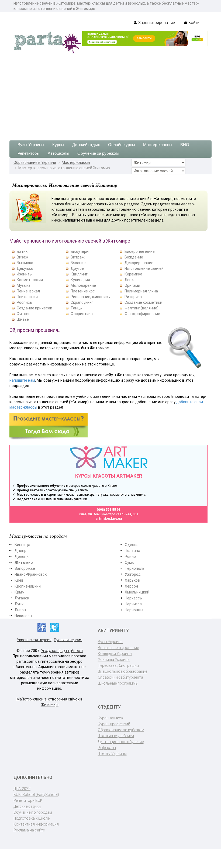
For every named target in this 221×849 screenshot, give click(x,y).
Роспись (24, 302)
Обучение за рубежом (98, 153)
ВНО (184, 144)
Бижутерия (81, 251)
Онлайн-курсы (121, 144)
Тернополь (134, 568)
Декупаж (25, 268)
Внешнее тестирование (118, 648)
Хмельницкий (137, 592)
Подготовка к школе (31, 818)
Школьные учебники (116, 736)
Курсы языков (110, 718)
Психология (27, 297)
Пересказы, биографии (118, 665)
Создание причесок (34, 308)
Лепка (130, 280)
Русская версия (68, 640)
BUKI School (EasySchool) (36, 794)
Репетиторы (29, 153)
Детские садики (27, 806)
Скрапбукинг (82, 302)
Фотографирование (142, 314)
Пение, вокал (28, 291)
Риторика (133, 297)
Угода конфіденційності (62, 650)
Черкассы (134, 598)
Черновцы (134, 610)
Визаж (22, 257)
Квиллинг (79, 274)
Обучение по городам (32, 812)
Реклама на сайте (29, 830)
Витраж (78, 257)
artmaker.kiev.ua (108, 518)
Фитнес (23, 314)
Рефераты (107, 748)
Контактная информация (36, 824)
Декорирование (139, 263)
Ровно (130, 556)
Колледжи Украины (115, 653)
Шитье (23, 319)
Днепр (20, 550)
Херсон (131, 586)
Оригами (132, 285)
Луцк (19, 604)
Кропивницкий (28, 586)
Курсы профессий (114, 724)
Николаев (23, 616)
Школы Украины (112, 753)
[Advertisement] (110, 94)
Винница (22, 545)
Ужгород (133, 574)
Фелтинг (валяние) (141, 308)
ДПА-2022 (21, 788)
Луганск (22, 598)
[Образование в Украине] (47, 42)
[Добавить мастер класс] (48, 426)
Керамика (133, 274)
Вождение (134, 257)
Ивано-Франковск (31, 574)
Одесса (132, 545)
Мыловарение (83, 285)
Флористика (82, 314)
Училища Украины (114, 659)
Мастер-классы (157, 144)
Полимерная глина (141, 291)
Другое (77, 268)
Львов (20, 610)
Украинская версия (34, 640)
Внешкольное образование (122, 671)
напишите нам (22, 380)
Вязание (78, 263)
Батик (22, 251)
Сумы (129, 562)
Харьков (132, 580)
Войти (193, 22)
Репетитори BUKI (28, 800)
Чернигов (133, 604)
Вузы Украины (31, 144)
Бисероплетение (140, 251)
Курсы (58, 144)
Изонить (24, 274)
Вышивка (25, 263)
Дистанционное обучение (121, 742)
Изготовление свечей (144, 268)
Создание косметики (143, 302)
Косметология (30, 280)
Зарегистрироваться (156, 22)
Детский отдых (86, 144)
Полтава (132, 550)
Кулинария (80, 280)
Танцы (76, 308)
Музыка (23, 285)
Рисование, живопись (90, 297)
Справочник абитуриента (120, 677)
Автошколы (58, 153)
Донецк (22, 556)
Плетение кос (83, 291)
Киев (19, 580)
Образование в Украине (34, 162)
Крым (20, 592)
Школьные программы (118, 683)
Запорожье (25, 568)
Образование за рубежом (121, 730)
